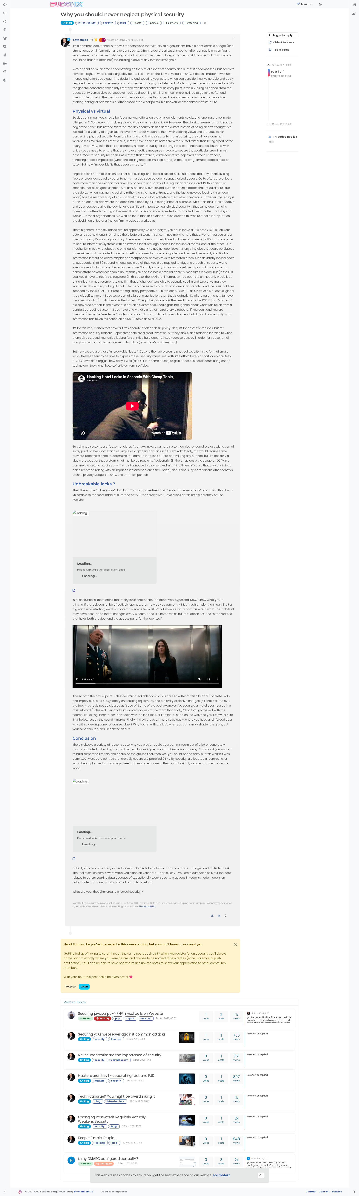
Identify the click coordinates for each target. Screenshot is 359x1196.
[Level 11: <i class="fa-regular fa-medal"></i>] (95, 40)
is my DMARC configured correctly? (108, 1158)
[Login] (354, 4)
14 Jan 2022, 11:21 (260, 1013)
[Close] (235, 944)
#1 (232, 39)
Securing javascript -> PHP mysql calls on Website (120, 1013)
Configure (105, 1163)
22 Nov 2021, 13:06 (139, 1101)
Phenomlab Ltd (147, 906)
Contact (311, 1191)
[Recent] (4, 21)
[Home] (4, 4)
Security (104, 1018)
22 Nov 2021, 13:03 (132, 1126)
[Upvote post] (219, 916)
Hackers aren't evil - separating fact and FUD (116, 1075)
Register (71, 986)
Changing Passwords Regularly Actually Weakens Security (112, 1119)
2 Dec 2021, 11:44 (142, 1059)
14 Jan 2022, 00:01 (166, 1018)
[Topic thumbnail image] (188, 1037)
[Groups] (4, 63)
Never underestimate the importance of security (119, 1055)
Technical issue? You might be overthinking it (116, 1096)
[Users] (4, 55)
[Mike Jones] (71, 1015)
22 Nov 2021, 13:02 (132, 1142)
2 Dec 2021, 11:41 (134, 1080)
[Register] (354, 13)
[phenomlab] (248, 1013)
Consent (324, 1191)
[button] (4, 13)
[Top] (4, 38)
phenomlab (80, 40)
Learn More (221, 1175)
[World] (4, 80)
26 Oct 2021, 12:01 (260, 1158)
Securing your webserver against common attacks (121, 1034)
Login (84, 986)
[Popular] (4, 30)
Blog (68, 22)
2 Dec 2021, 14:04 (136, 1039)
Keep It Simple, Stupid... (97, 1137)
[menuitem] (354, 4)
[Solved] (4, 71)
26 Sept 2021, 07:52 (126, 1163)
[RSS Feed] (205, 23)
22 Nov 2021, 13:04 (129, 40)
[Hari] (71, 1160)
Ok (261, 1175)
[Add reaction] (212, 916)
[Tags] (4, 46)
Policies (337, 1191)
